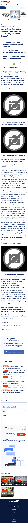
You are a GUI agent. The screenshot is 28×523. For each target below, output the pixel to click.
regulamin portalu (11, 434)
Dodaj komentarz (21, 434)
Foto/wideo (18, 5)
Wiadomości (9, 5)
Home (2, 5)
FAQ (14, 512)
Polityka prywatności (14, 506)
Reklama (14, 519)
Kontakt (14, 516)
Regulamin (14, 509)
